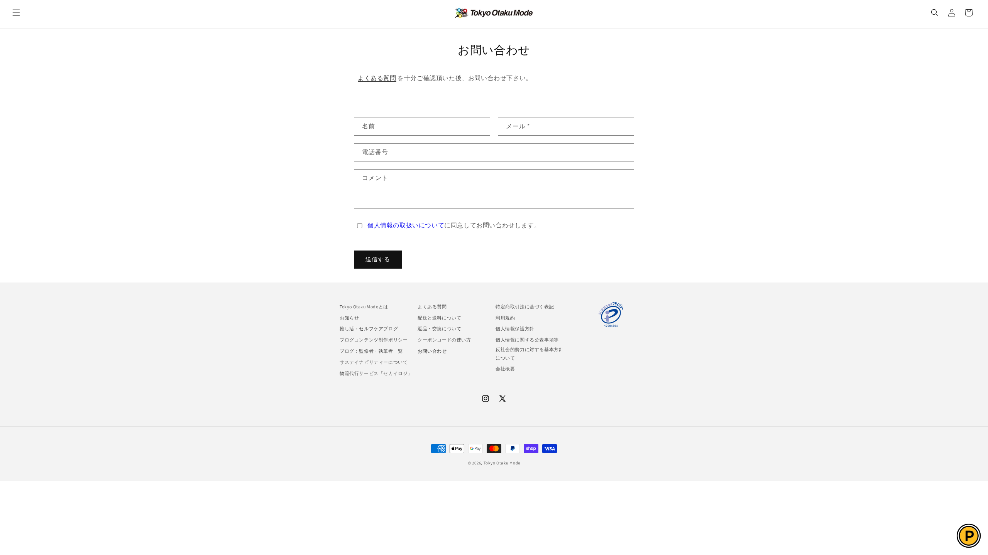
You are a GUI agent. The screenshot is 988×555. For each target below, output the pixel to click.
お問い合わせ (432, 351)
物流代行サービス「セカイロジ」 (376, 373)
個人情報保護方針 (515, 328)
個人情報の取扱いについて (405, 225)
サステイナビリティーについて (374, 362)
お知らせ (349, 318)
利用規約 (505, 318)
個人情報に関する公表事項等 (527, 340)
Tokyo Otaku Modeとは (364, 306)
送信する (377, 259)
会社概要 (505, 369)
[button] (16, 12)
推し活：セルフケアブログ (369, 328)
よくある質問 (377, 78)
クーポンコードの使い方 (444, 340)
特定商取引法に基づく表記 (525, 306)
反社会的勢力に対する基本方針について (529, 353)
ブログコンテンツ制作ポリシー (374, 340)
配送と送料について (439, 318)
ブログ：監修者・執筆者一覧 (371, 351)
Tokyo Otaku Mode (502, 463)
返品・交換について (439, 328)
